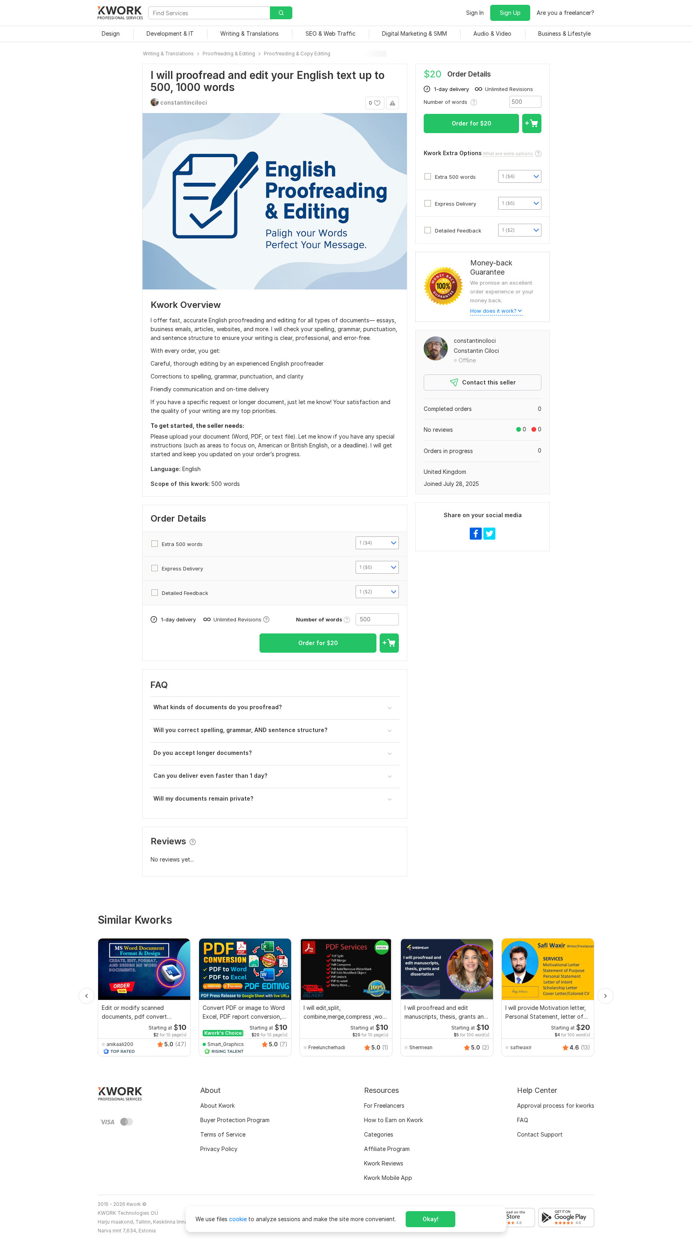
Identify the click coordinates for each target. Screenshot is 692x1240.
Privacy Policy (218, 1148)
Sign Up (510, 12)
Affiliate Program (387, 1148)
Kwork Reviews (383, 1163)
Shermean (420, 1047)
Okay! (430, 1219)
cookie (238, 1219)
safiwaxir (520, 1047)
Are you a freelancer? (565, 12)
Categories (378, 1134)
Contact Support (540, 1134)
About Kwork (217, 1105)
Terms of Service (222, 1134)
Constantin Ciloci (476, 350)
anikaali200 (120, 1044)
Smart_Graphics (225, 1044)
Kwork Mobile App (388, 1177)
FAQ (522, 1120)
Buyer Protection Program (235, 1120)
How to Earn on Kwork (393, 1120)
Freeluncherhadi (326, 1047)
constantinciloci (475, 340)
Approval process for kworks (555, 1105)
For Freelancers (384, 1105)
